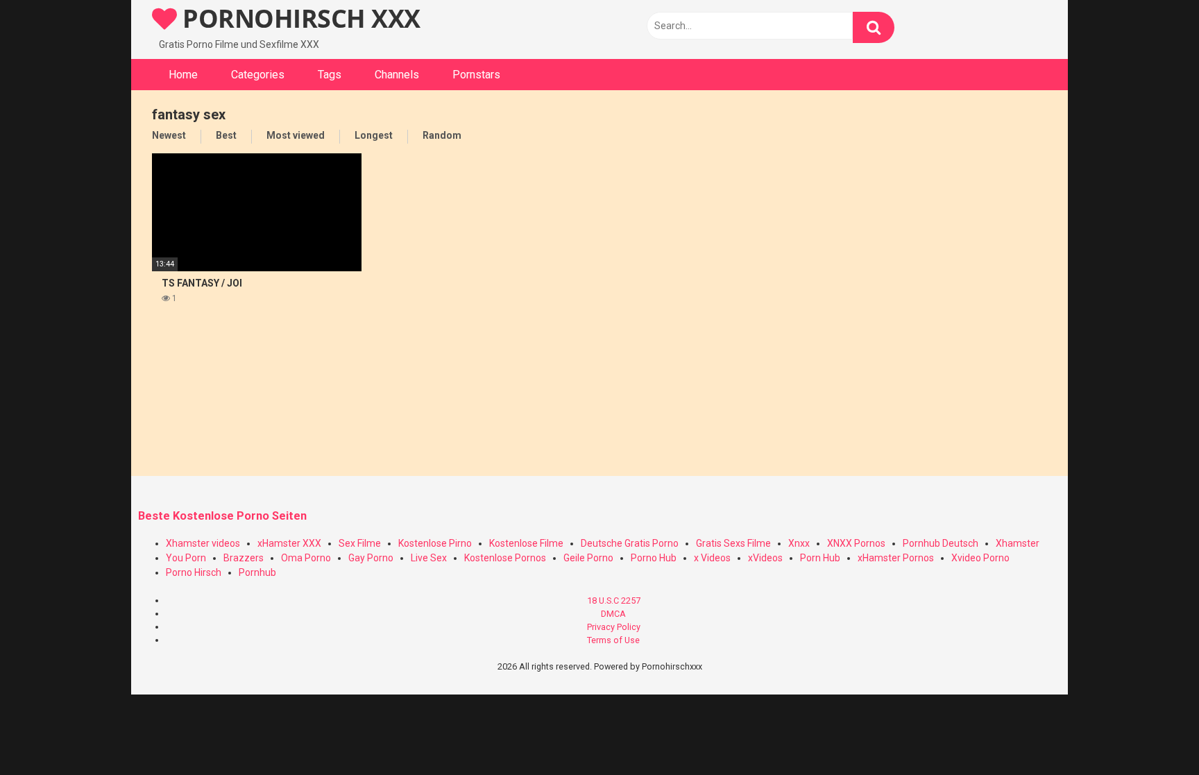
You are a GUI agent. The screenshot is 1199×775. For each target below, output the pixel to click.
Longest (374, 135)
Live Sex (429, 557)
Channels (397, 74)
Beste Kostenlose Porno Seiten (222, 515)
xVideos (765, 557)
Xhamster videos (203, 543)
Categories (257, 74)
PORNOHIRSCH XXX (298, 18)
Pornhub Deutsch (940, 543)
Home (183, 74)
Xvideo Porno (980, 557)
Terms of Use (613, 640)
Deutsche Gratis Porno (630, 543)
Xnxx (799, 543)
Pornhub (257, 572)
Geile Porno (588, 557)
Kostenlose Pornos (505, 557)
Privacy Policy (613, 627)
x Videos (712, 557)
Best (226, 135)
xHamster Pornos (896, 557)
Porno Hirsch (193, 572)
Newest (169, 135)
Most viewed (295, 135)
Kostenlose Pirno (435, 543)
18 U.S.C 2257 (613, 600)
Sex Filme (360, 543)
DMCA (613, 613)
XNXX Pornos (856, 543)
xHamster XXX (289, 543)
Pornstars (476, 74)
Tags (329, 74)
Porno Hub (654, 557)
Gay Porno (370, 557)
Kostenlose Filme (526, 543)
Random (442, 135)
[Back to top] (1152, 733)
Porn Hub (820, 557)
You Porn (186, 557)
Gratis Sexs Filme (733, 543)
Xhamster (1017, 543)
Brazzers (243, 557)
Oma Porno (306, 557)
